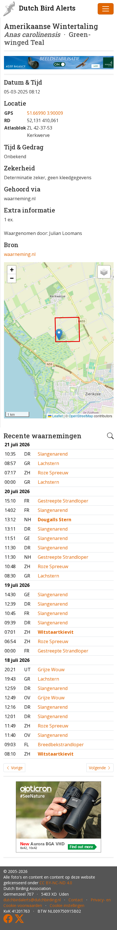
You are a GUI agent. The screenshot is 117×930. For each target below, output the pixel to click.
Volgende (98, 767)
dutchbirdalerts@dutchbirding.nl (32, 899)
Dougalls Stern (54, 519)
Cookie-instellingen (67, 905)
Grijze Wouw (51, 669)
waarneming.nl (19, 254)
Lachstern (48, 463)
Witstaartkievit (56, 632)
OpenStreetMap (81, 415)
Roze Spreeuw (53, 473)
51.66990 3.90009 (45, 113)
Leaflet (57, 415)
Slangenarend (53, 454)
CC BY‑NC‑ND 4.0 (55, 882)
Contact (75, 899)
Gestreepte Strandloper (63, 501)
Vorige (16, 767)
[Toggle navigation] (106, 8)
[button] (58, 334)
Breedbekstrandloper (61, 744)
